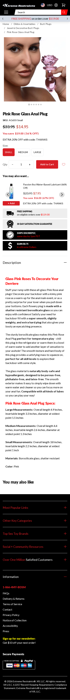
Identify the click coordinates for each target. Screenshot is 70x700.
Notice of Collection (15, 620)
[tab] (29, 104)
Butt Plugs (45, 23)
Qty (5, 164)
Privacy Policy (11, 614)
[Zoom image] (35, 69)
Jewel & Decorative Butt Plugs (23, 28)
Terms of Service (12, 604)
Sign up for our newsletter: (19, 638)
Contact (7, 609)
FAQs (6, 593)
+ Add (11, 203)
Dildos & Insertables (24, 23)
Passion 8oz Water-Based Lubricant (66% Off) (45, 186)
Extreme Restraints (23, 681)
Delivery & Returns (13, 598)
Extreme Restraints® (27, 688)
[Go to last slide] (8, 194)
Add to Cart (47, 164)
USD (44, 5)
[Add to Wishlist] (63, 164)
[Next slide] (62, 194)
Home (6, 23)
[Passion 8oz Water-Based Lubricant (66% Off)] (11, 191)
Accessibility (10, 625)
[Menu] (6, 12)
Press (6, 631)
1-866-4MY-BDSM (14, 587)
